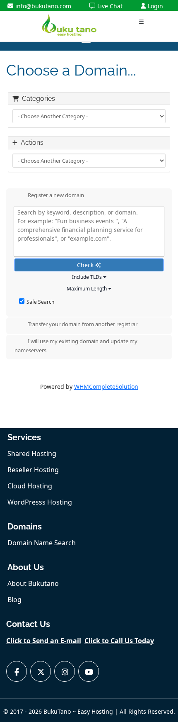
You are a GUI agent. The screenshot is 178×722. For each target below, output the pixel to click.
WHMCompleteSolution (106, 386)
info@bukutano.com (43, 6)
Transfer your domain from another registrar (82, 324)
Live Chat (110, 6)
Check (86, 265)
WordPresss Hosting (39, 502)
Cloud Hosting (29, 485)
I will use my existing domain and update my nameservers (75, 346)
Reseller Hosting (33, 469)
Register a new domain (56, 195)
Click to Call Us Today (119, 640)
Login (155, 6)
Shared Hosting (31, 453)
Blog (14, 599)
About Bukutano (33, 583)
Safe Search (40, 301)
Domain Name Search (41, 542)
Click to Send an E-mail (43, 640)
